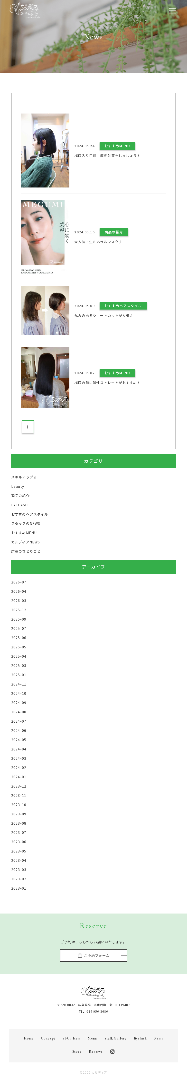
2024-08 (18, 711)
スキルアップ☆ (24, 477)
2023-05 (18, 851)
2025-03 (18, 665)
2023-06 (18, 841)
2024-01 (18, 776)
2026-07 (18, 582)
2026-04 (18, 591)
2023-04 (18, 860)
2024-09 (18, 702)
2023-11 (18, 795)
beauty (17, 486)
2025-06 (18, 637)
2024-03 (18, 758)
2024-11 (18, 684)
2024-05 (18, 739)
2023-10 (18, 804)
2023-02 (18, 878)
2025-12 (18, 609)
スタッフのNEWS (25, 523)
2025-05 (18, 646)
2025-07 (18, 628)
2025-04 (18, 656)
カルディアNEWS (25, 542)
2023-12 (18, 786)
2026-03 (18, 600)
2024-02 (18, 767)
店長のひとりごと (26, 551)
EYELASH (19, 504)
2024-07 (18, 721)
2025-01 (18, 674)
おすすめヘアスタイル (29, 514)
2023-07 (18, 832)
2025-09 (18, 619)
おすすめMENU (24, 532)
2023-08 (18, 823)
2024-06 (18, 730)
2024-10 (18, 693)
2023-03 (18, 869)
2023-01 (18, 888)
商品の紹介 (20, 495)
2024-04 (18, 749)
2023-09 (18, 813)
